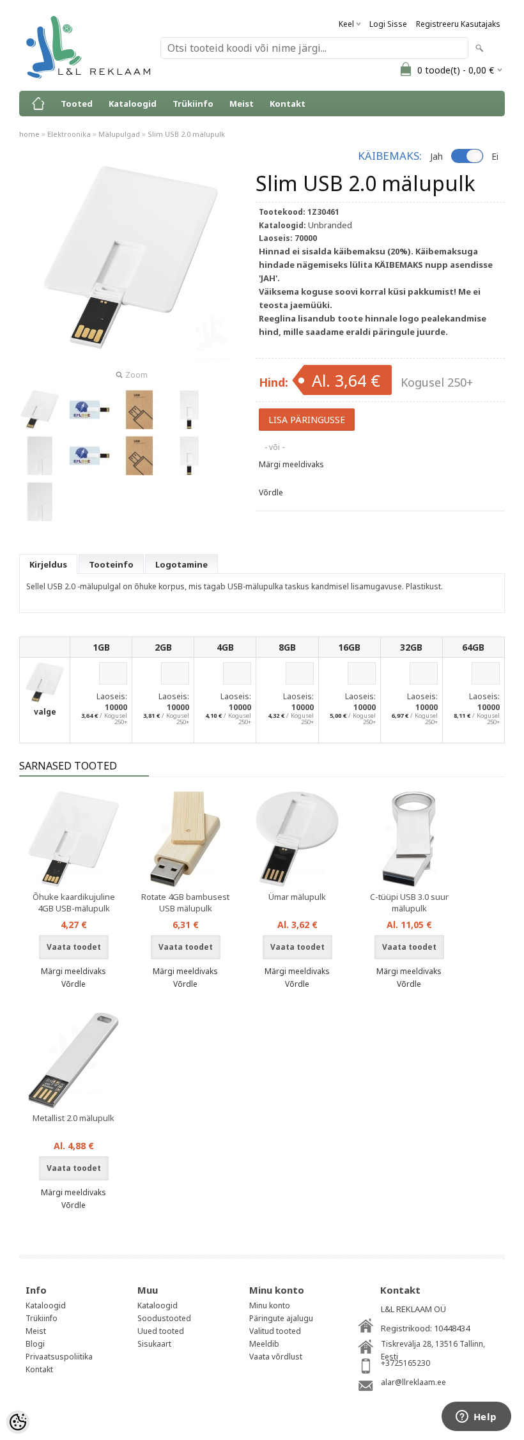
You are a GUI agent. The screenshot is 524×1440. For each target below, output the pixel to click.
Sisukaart (154, 1343)
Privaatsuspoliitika (59, 1356)
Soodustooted (164, 1318)
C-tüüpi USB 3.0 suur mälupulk (409, 902)
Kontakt (287, 103)
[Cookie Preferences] (17, 1422)
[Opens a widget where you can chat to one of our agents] (476, 1418)
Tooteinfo (111, 564)
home (29, 134)
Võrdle (271, 492)
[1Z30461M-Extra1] (39, 456)
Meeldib (264, 1343)
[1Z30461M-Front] (189, 410)
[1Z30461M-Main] (39, 410)
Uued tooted (160, 1331)
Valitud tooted (275, 1331)
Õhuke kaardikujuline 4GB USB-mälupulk (74, 902)
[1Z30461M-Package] (139, 410)
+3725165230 (405, 1363)
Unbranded (330, 225)
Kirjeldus (48, 564)
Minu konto (269, 1305)
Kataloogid (133, 103)
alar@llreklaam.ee (413, 1382)
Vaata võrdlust (275, 1356)
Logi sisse (388, 24)
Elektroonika (69, 134)
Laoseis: (111, 696)
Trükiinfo (193, 103)
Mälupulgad (119, 134)
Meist (241, 103)
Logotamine (181, 564)
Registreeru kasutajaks (458, 24)
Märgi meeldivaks (291, 464)
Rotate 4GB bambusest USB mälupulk (185, 902)
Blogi (35, 1343)
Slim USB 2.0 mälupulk (186, 134)
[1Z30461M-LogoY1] (89, 410)
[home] (38, 103)
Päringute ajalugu (281, 1318)
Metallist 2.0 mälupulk (73, 1118)
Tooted (77, 103)
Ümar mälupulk (297, 896)
